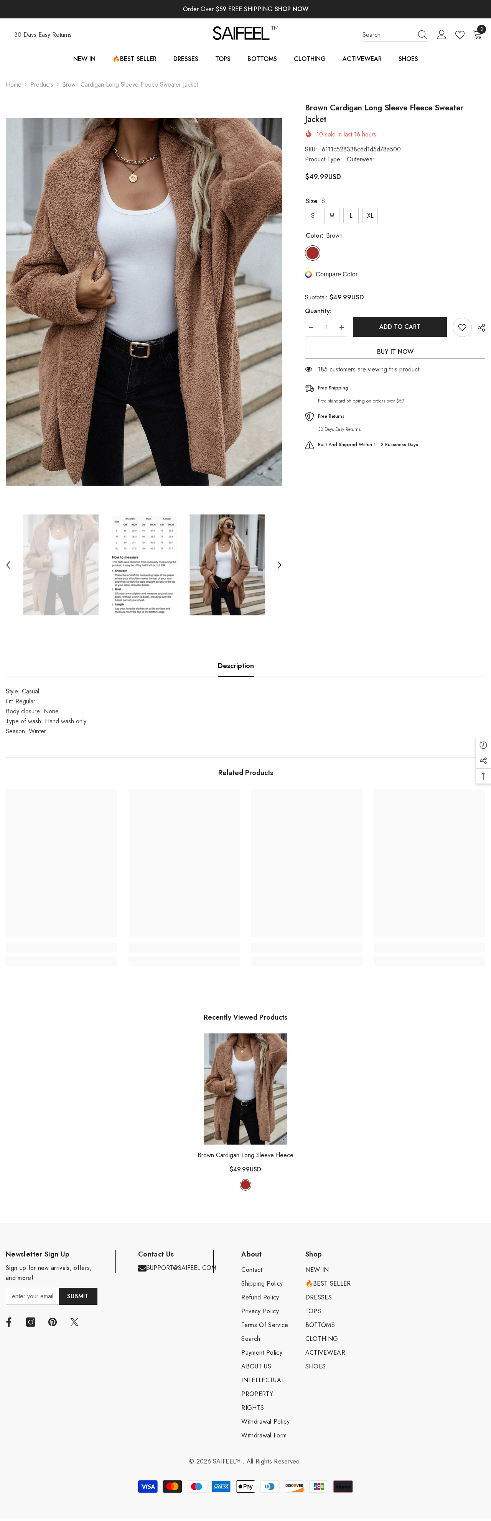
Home (13, 84)
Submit (78, 1296)
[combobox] (387, 35)
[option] (144, 302)
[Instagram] (31, 1322)
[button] (8, 565)
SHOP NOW (291, 9)
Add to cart (399, 326)
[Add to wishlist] (462, 327)
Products (41, 84)
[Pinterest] (52, 1322)
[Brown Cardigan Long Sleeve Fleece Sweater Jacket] (245, 1089)
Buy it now (395, 351)
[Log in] (442, 34)
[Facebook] (9, 1322)
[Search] (395, 35)
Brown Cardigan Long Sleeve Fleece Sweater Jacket (245, 1155)
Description (236, 666)
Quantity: (318, 311)
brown (245, 1185)
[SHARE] (478, 328)
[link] (61, 948)
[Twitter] (74, 1322)
